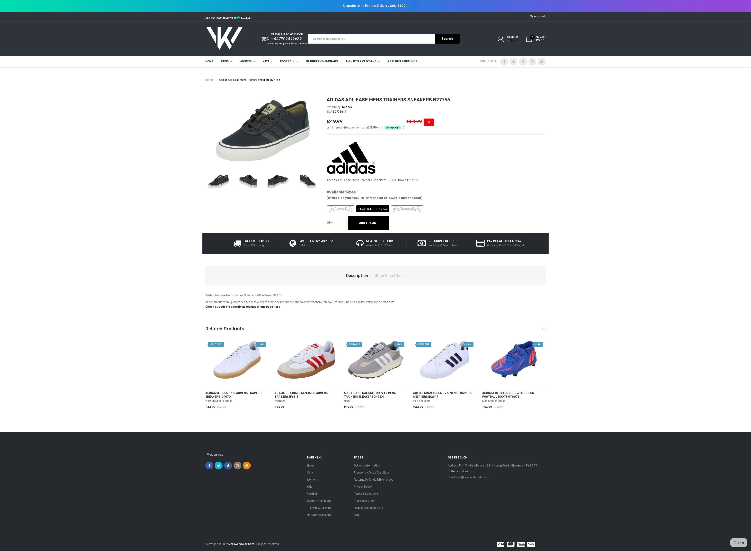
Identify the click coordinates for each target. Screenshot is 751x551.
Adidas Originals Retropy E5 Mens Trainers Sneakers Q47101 (370, 394)
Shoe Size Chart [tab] (390, 275)
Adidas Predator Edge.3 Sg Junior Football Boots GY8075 (508, 394)
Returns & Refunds (319, 515)
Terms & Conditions (366, 493)
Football (312, 493)
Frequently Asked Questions (371, 472)
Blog (356, 515)
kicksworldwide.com (241, 544)
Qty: (330, 222)
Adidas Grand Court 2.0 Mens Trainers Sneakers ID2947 (442, 394)
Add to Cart (368, 223)
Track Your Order (364, 500)
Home (209, 80)
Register (512, 37)
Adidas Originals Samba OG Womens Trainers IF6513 (301, 394)
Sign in (514, 40)
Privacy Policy (363, 486)
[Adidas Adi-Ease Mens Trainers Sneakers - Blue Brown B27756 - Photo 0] (218, 181)
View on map (215, 454)
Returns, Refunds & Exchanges (373, 479)
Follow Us (488, 61)
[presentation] (542, 329)
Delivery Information (367, 465)
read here (388, 302)
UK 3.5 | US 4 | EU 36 (340, 209)
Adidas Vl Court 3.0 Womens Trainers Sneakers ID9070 (233, 394)
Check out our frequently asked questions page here (242, 306)
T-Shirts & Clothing (319, 508)
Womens (312, 479)
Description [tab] (357, 275)
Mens (310, 472)
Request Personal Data (368, 508)
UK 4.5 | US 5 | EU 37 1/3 (407, 209)
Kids (309, 486)
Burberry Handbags (319, 500)
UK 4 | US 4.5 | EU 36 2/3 (372, 209)
